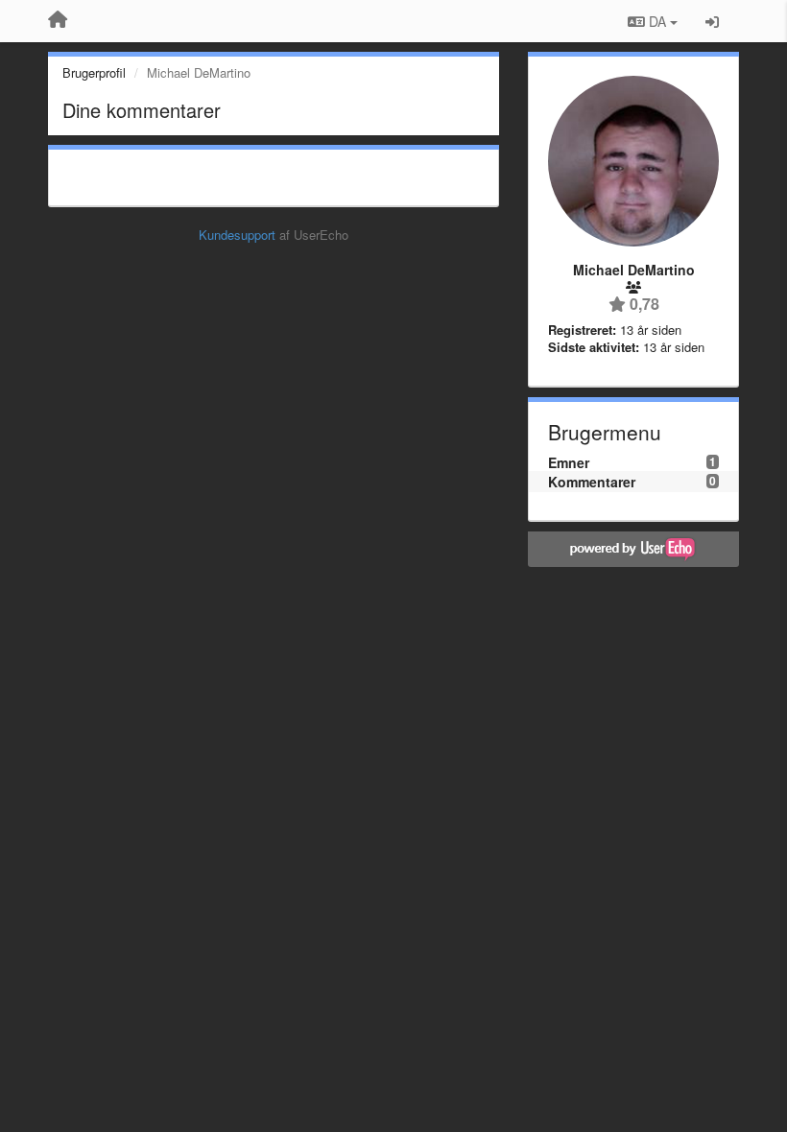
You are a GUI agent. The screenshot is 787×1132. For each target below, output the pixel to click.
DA (657, 21)
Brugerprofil (94, 72)
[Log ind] (712, 21)
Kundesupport (237, 234)
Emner (568, 462)
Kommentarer (591, 481)
